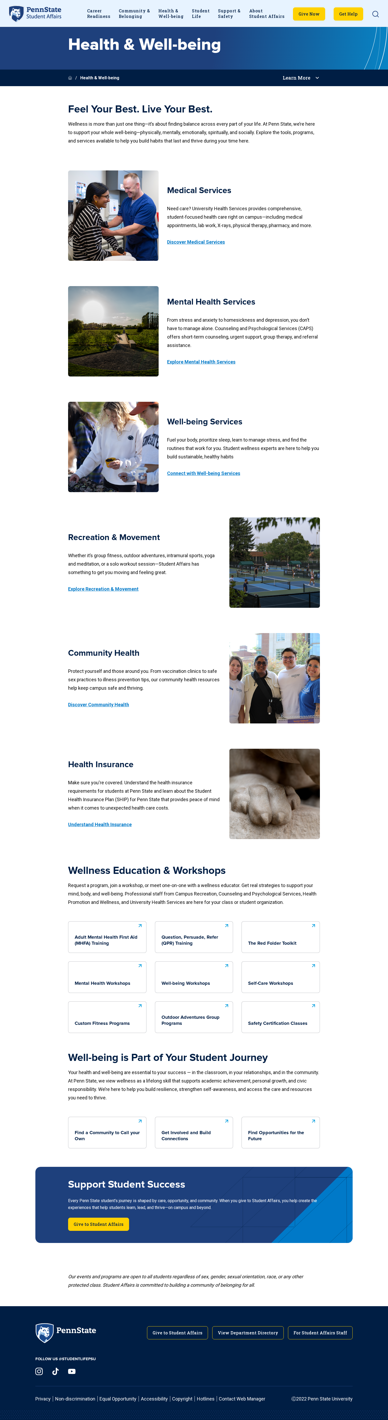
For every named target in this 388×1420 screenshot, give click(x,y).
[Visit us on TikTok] (55, 1371)
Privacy (43, 1399)
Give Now (309, 14)
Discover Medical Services (196, 242)
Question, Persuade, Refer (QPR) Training (190, 940)
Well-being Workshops (186, 983)
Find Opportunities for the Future (276, 1135)
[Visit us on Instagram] (39, 1371)
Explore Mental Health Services (201, 362)
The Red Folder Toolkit (272, 943)
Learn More (296, 78)
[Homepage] (70, 77)
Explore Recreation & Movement (103, 589)
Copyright (182, 1399)
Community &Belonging (134, 13)
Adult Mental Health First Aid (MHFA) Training (106, 940)
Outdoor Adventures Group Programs (191, 1020)
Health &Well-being (170, 13)
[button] (376, 14)
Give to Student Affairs (99, 1224)
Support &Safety (229, 13)
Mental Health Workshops (102, 983)
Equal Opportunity (118, 1399)
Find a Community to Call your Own (107, 1135)
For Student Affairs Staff (320, 1332)
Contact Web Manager (242, 1399)
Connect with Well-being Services (203, 473)
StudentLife (201, 13)
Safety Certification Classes (277, 1023)
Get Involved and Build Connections (186, 1135)
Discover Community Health (98, 704)
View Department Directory (248, 1332)
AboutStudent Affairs (267, 13)
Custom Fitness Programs (102, 1023)
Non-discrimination (75, 1399)
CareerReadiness (98, 13)
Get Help (348, 14)
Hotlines (206, 1399)
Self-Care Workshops (270, 983)
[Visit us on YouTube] (71, 1371)
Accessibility (154, 1399)
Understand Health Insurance (100, 824)
